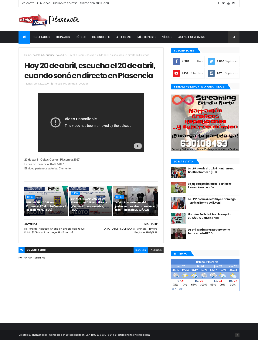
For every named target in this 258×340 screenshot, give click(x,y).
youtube (61, 55)
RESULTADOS (41, 37)
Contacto (28, 3)
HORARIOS (63, 37)
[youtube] (228, 3)
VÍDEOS (167, 37)
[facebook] (218, 3)
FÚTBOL (81, 37)
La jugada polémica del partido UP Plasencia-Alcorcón (210, 185)
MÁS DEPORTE (146, 37)
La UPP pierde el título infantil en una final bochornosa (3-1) (211, 170)
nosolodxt (38, 55)
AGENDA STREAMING (191, 37)
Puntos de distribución (94, 3)
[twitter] (223, 3)
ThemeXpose (39, 334)
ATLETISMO (123, 37)
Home (27, 55)
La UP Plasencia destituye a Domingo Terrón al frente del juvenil (212, 201)
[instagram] (234, 3)
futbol (30, 197)
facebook (156, 250)
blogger (140, 250)
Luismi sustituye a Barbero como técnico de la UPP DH (209, 231)
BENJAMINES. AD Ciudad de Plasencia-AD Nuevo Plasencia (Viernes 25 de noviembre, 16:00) (90, 204)
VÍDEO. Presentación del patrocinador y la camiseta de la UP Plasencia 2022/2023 (135, 206)
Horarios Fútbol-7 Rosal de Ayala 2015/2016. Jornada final (209, 216)
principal (50, 55)
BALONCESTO (101, 37)
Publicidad (43, 3)
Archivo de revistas (65, 3)
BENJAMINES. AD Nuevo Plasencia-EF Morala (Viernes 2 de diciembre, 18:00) (46, 206)
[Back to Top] (237, 335)
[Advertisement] (170, 19)
